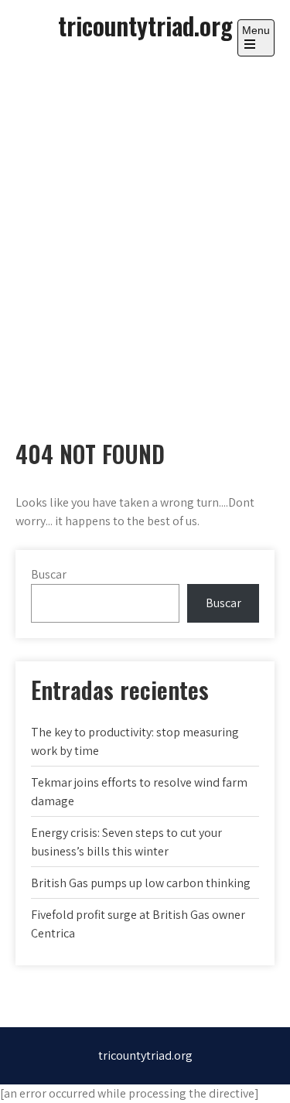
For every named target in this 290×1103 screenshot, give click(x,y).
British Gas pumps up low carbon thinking (141, 883)
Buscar (49, 574)
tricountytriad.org (145, 25)
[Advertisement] (145, 234)
